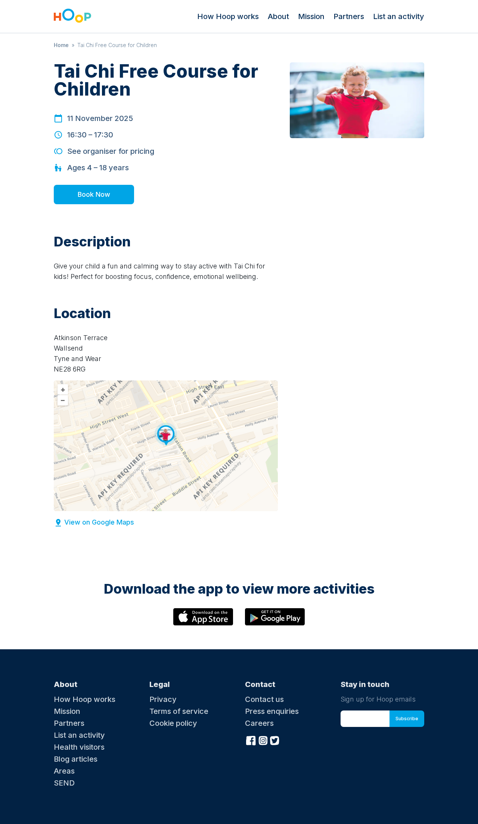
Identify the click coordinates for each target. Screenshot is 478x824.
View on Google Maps (99, 522)
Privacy (163, 699)
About (278, 16)
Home (61, 45)
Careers (259, 723)
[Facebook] (251, 739)
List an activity (398, 16)
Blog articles (75, 759)
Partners (348, 16)
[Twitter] (275, 739)
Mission (311, 16)
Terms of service (178, 711)
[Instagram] (263, 739)
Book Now (94, 194)
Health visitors (79, 747)
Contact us (264, 699)
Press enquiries (272, 711)
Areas (64, 771)
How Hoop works (228, 16)
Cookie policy (173, 723)
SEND (64, 782)
